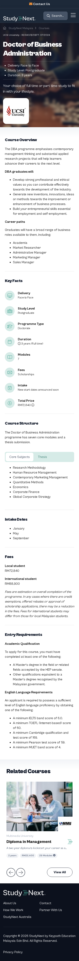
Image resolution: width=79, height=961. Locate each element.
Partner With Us (51, 910)
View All (60, 872)
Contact (45, 903)
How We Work (13, 910)
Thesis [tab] (42, 457)
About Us (9, 903)
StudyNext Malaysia (21, 28)
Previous (10, 872)
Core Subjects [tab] (19, 457)
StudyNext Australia (17, 917)
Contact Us (41, 4)
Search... (58, 16)
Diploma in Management (28, 841)
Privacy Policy (13, 952)
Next (20, 872)
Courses (44, 28)
